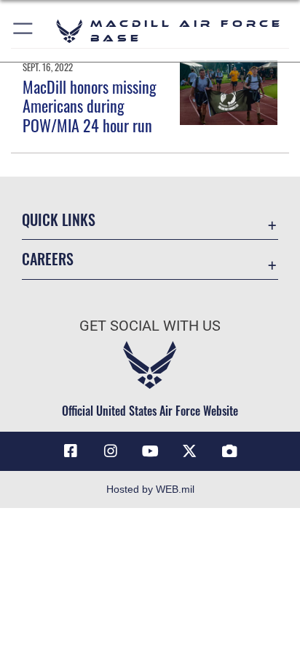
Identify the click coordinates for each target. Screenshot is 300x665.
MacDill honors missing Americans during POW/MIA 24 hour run (90, 106)
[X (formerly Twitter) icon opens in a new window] (189, 451)
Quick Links (58, 219)
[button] (23, 31)
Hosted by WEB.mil (150, 489)
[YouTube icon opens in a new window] (150, 451)
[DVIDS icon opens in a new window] (229, 451)
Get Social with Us (150, 326)
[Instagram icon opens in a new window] (111, 451)
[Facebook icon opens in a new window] (71, 451)
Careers (48, 259)
